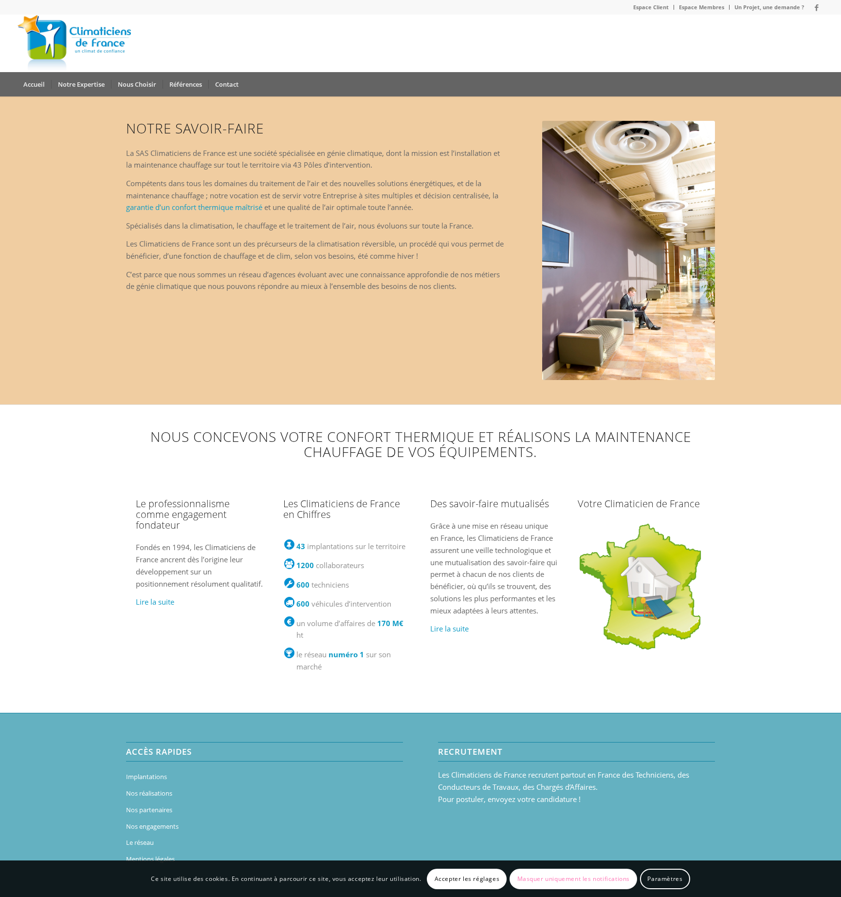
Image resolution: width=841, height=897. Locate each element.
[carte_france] (642, 586)
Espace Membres (701, 7)
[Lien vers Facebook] (816, 7)
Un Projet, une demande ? (769, 7)
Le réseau (140, 842)
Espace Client (651, 7)
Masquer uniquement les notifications (573, 878)
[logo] (74, 43)
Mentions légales (150, 859)
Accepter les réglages (467, 878)
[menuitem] (651, 7)
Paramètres (664, 878)
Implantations (146, 776)
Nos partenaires (149, 809)
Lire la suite (155, 602)
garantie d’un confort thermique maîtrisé (194, 207)
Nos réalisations (149, 793)
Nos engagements (152, 826)
